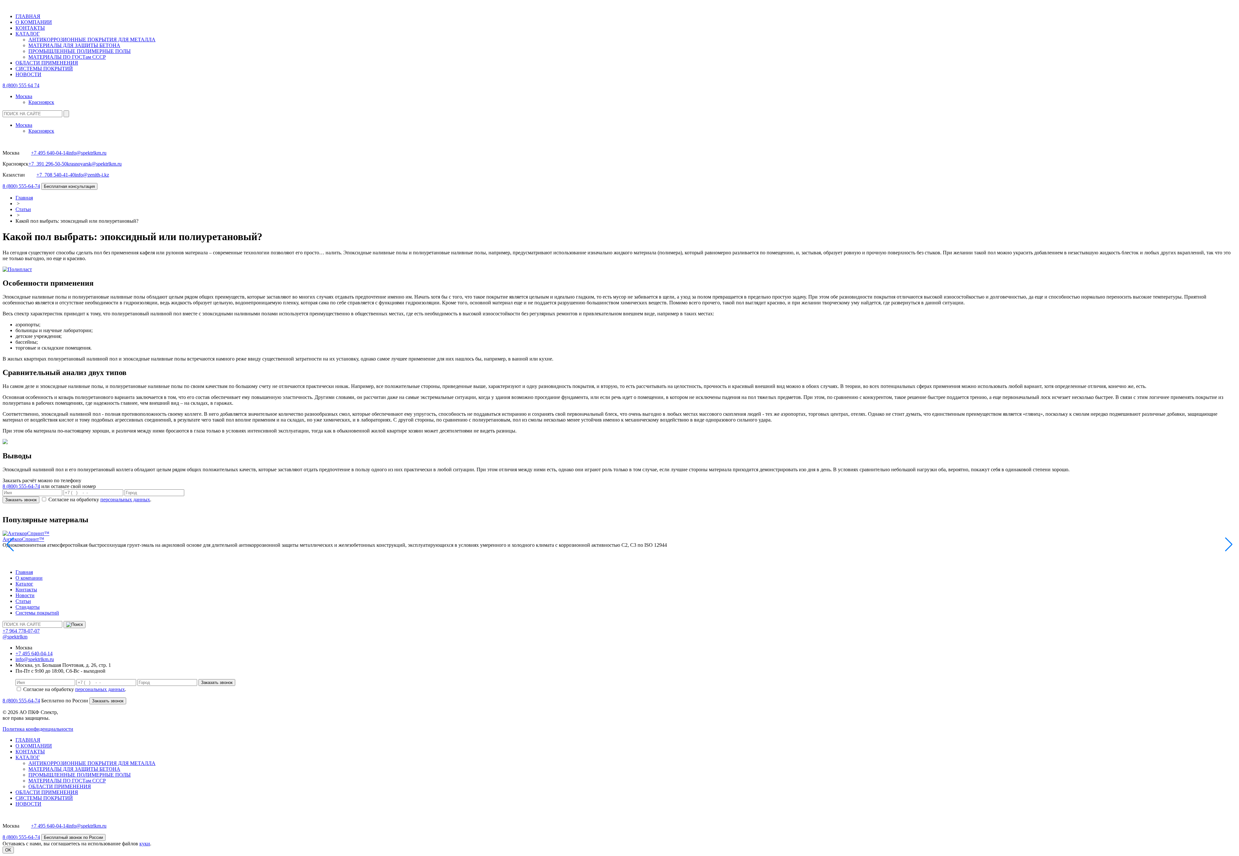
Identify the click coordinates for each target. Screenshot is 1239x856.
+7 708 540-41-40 (55, 175)
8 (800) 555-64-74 (21, 186)
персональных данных (125, 499)
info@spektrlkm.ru (87, 153)
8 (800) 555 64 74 (21, 85)
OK (8, 850)
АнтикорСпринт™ (23, 539)
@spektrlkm (15, 636)
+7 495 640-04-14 (49, 153)
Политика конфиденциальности (38, 729)
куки (144, 843)
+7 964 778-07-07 (21, 631)
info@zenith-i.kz (92, 175)
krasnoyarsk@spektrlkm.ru (94, 164)
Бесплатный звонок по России (73, 837)
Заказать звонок (21, 499)
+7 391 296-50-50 (47, 164)
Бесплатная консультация (69, 186)
